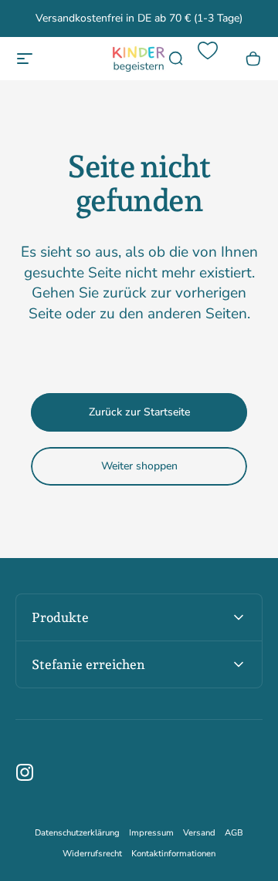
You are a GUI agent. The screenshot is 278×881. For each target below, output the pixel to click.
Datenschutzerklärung (77, 833)
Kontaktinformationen (173, 853)
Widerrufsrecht (92, 853)
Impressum (151, 833)
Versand (199, 833)
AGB (234, 833)
